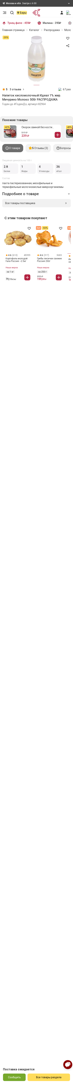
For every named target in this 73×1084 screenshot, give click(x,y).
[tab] (12, 148)
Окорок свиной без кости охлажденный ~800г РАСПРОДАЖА (37, 127)
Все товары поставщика (20, 203)
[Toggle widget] (67, 1064)
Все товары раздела (48, 1077)
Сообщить (14, 1077)
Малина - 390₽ (52, 22)
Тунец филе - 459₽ (19, 22)
